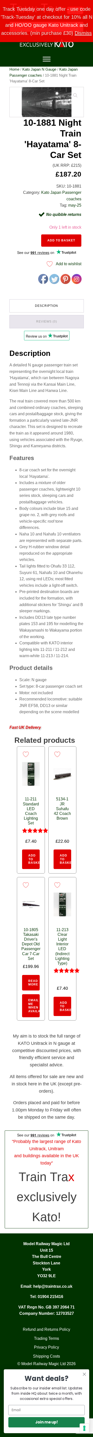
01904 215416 (50, 1297)
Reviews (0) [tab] (46, 321)
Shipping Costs (46, 1356)
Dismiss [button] (83, 33)
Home (14, 69)
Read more (33, 982)
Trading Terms (46, 1338)
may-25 (74, 205)
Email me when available (34, 1005)
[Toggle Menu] (47, 59)
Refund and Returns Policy (46, 1329)
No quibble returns (63, 214)
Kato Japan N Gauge (39, 69)
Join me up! (46, 1422)
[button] (75, 95)
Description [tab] (46, 306)
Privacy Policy (46, 1347)
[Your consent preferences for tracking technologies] (84, 1428)
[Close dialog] (84, 1374)
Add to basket (61, 240)
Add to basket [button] (34, 859)
